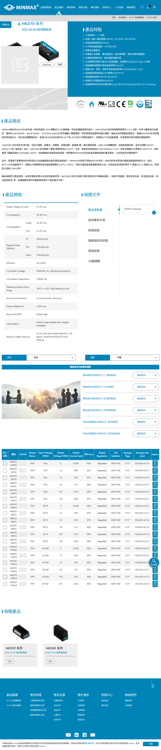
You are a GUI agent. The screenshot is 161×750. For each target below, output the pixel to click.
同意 (151, 744)
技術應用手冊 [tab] (96, 220)
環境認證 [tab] (93, 251)
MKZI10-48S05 (13, 506)
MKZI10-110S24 (13, 570)
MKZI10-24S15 (13, 478)
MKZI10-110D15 (13, 584)
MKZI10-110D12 (13, 577)
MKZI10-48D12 (13, 534)
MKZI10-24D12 (13, 492)
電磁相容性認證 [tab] (98, 241)
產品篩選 (154, 565)
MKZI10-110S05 (13, 548)
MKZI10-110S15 (13, 562)
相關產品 (5, 24)
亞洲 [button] (36, 357)
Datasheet (47, 64)
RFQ (155, 465)
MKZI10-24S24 (13, 485)
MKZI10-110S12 (13, 555)
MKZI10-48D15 (13, 541)
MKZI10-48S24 (13, 527)
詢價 (60, 64)
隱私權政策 (89, 743)
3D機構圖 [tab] (94, 261)
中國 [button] (119, 357)
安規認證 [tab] (93, 230)
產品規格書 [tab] (95, 210)
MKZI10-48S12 (13, 513)
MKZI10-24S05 (13, 463)
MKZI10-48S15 (13, 520)
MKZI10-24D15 (13, 499)
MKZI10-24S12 (13, 470)
